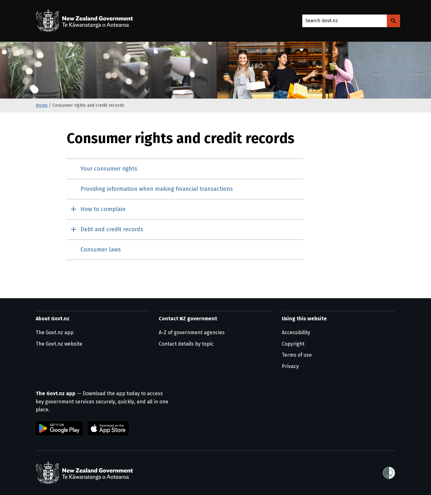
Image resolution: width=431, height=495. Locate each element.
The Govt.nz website (59, 344)
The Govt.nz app (55, 332)
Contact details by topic (186, 344)
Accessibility (296, 332)
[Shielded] (389, 473)
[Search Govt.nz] (393, 21)
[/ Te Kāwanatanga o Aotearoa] (86, 20)
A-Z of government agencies (192, 332)
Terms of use (297, 355)
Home (42, 105)
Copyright (293, 344)
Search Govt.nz (321, 20)
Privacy (290, 366)
